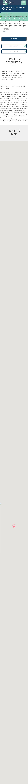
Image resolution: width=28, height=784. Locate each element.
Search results (8, 14)
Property (14, 46)
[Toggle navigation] (23, 3)
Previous (2, 16)
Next (25, 16)
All (14, 51)
